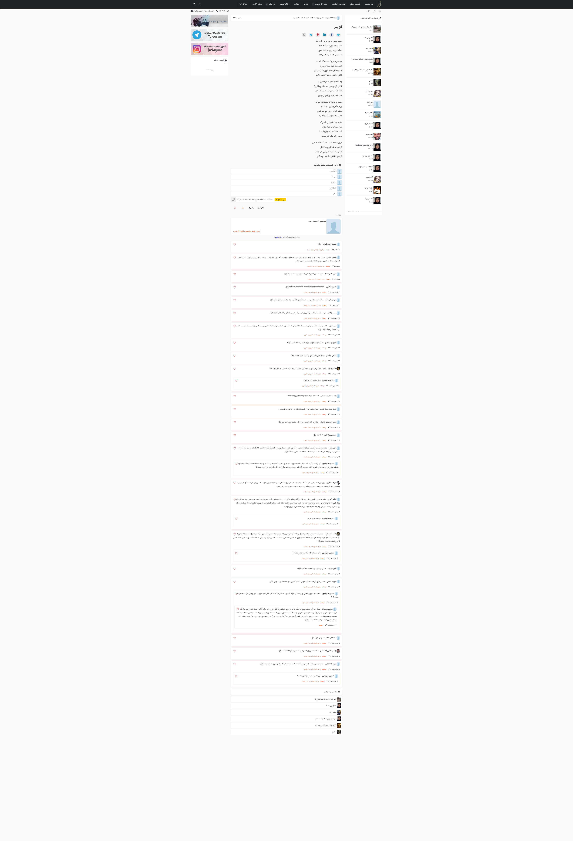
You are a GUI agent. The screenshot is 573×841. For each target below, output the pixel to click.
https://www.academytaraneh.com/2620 (251, 199)
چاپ (295, 17)
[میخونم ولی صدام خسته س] (377, 61)
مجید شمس (331, 581)
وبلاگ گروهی (284, 4)
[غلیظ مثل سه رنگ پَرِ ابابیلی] (377, 71)
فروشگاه (272, 4)
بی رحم (370, 102)
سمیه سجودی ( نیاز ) (328, 422)
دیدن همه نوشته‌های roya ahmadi (246, 231)
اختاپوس (333, 171)
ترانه (337, 214)
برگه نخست (369, 4)
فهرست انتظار (355, 4)
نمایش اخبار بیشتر (353, 211)
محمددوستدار (331, 637)
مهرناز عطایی (331, 257)
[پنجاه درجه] (377, 190)
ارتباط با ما (243, 4)
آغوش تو (369, 177)
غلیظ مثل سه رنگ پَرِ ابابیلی (362, 69)
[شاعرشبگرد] (377, 93)
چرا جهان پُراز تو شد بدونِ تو (362, 27)
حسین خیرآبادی (328, 380)
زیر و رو (333, 182)
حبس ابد (369, 48)
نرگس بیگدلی (331, 355)
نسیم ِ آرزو (369, 123)
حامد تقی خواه (330, 533)
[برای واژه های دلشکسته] (377, 147)
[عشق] (377, 82)
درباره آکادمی (257, 4)
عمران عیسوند (327, 609)
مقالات (296, 4)
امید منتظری (331, 482)
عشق (371, 80)
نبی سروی (332, 325)
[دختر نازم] (377, 136)
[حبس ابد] (377, 50)
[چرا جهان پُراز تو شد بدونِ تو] (377, 29)
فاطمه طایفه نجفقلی (328, 395)
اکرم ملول (332, 448)
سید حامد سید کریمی (328, 409)
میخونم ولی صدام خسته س (362, 59)
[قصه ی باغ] (377, 200)
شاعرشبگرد (369, 91)
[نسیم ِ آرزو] (377, 125)
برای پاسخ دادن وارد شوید (315, 249)
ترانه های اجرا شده (338, 4)
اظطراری (333, 188)
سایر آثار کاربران (321, 4)
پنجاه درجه (369, 188)
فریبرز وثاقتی (331, 286)
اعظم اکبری (332, 499)
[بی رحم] (377, 104)
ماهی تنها (369, 112)
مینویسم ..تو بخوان (365, 166)
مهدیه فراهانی (330, 299)
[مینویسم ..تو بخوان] (377, 168)
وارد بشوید (278, 237)
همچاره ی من (368, 155)
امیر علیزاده (332, 568)
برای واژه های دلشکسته (364, 145)
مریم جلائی (332, 312)
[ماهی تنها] (377, 114)
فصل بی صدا (368, 37)
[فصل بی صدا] (377, 39)
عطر (335, 193)
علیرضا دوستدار (330, 273)
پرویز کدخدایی (330, 663)
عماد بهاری (332, 368)
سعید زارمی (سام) (329, 244)
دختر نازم (369, 134)
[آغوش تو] (377, 179)
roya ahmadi (313, 221)
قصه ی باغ (369, 198)
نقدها (306, 4)
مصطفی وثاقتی (330, 435)
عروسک (333, 176)
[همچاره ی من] (377, 157)
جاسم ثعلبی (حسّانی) (328, 650)
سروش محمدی (330, 342)
